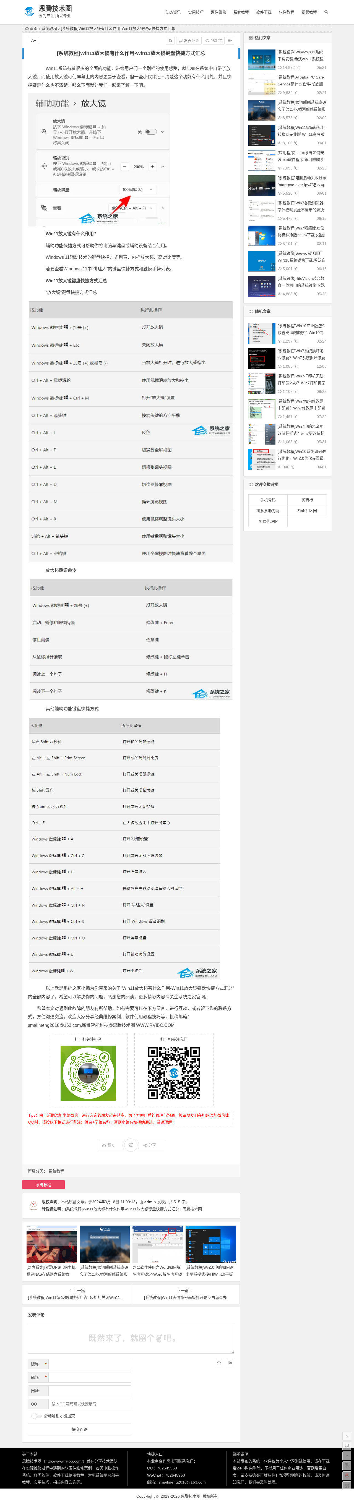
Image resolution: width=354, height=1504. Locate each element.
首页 (34, 28)
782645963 (167, 1468)
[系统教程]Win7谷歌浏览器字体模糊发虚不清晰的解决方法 (301, 210)
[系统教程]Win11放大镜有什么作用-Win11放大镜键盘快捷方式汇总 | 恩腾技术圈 (133, 1209)
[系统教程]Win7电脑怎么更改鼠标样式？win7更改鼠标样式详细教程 (301, 433)
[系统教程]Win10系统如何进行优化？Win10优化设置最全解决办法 (302, 458)
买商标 (307, 500)
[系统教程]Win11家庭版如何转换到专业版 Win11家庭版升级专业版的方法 (302, 134)
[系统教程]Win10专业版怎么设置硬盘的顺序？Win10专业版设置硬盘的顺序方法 (302, 332)
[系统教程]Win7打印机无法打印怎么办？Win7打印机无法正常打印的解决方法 (301, 383)
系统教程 (241, 12)
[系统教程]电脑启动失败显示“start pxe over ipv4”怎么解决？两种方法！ (302, 185)
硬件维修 (218, 12)
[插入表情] (219, 1363)
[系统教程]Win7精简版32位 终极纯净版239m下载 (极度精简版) (301, 235)
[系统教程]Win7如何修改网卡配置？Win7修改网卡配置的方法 (301, 408)
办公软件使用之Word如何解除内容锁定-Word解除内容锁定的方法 (157, 1274)
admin (150, 1202)
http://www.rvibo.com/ (64, 1461)
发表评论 (191, 40)
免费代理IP (268, 521)
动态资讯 (173, 12)
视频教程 (309, 12)
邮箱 (39, 1377)
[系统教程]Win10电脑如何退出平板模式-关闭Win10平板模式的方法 (210, 1274)
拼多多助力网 (268, 510)
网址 (35, 1390)
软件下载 (264, 12)
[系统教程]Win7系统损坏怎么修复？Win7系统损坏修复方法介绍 (301, 358)
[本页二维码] (346, 1485)
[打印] (170, 41)
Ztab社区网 (307, 510)
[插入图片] (230, 1363)
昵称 (39, 1364)
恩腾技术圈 (55, 8)
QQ (34, 1404)
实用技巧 (196, 12)
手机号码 (268, 500)
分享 (152, 1145)
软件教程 (286, 12)
